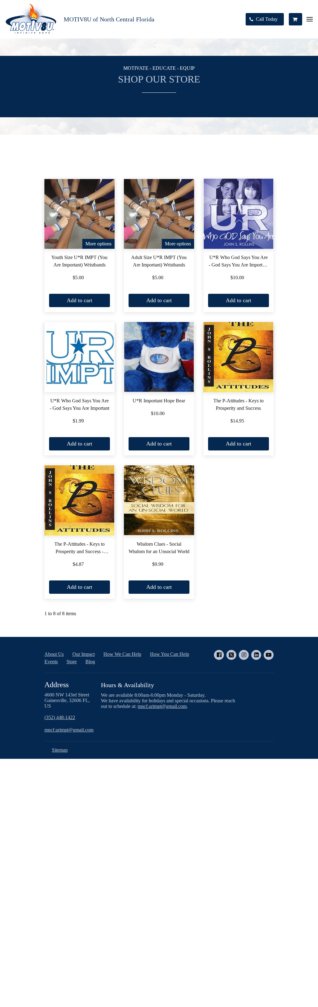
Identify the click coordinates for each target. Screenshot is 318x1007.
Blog (90, 661)
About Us (54, 654)
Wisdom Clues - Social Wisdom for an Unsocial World (159, 547)
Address (56, 685)
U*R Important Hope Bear (159, 400)
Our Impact (83, 654)
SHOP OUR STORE (159, 79)
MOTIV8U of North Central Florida (109, 19)
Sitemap (60, 750)
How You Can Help (169, 654)
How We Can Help (122, 654)
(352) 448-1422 (59, 717)
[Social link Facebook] (219, 655)
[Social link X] (231, 655)
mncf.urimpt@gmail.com (68, 729)
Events (51, 661)
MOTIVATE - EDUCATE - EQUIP (159, 68)
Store (71, 661)
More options (98, 243)
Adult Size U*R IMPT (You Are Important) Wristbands (159, 261)
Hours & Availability (128, 685)
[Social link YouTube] (269, 655)
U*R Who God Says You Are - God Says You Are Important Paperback (238, 262)
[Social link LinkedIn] (256, 655)
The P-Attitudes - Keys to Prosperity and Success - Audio (79, 548)
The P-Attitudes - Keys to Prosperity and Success (238, 404)
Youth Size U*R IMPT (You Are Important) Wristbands (79, 261)
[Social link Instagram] (244, 655)
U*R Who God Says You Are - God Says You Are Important (79, 404)
